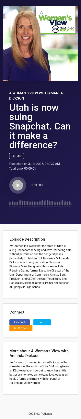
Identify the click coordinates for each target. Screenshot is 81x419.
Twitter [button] (42, 322)
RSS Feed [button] (21, 328)
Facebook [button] (20, 322)
